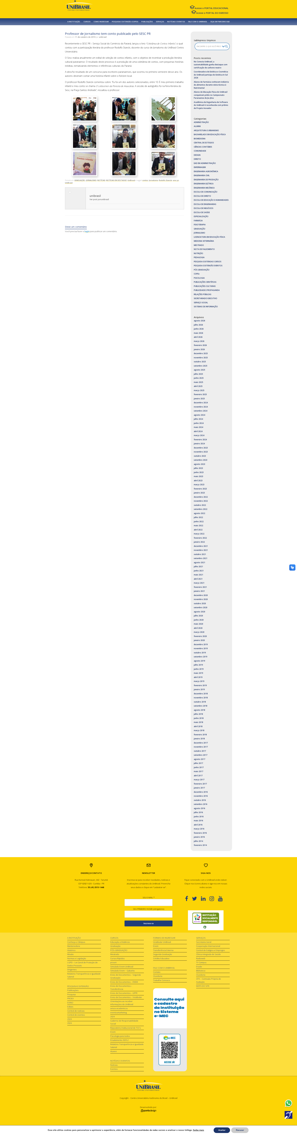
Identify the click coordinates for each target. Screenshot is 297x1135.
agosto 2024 (199, 415)
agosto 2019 (199, 661)
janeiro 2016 (199, 837)
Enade (199, 966)
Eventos (114, 1069)
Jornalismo (153, 180)
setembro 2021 (200, 558)
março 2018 (199, 730)
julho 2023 (198, 468)
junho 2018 (199, 718)
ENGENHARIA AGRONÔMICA (206, 171)
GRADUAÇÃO (79, 180)
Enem (113, 1031)
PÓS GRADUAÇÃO (201, 269)
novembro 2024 (201, 406)
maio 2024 (198, 427)
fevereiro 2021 (200, 587)
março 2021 (199, 583)
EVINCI (70, 1002)
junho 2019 (199, 669)
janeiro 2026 (199, 349)
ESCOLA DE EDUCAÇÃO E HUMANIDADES (211, 200)
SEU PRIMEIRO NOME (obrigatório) (148, 909)
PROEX (70, 998)
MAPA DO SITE (202, 986)
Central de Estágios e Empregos (210, 950)
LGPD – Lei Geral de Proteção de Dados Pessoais (82, 964)
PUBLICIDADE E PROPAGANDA (207, 290)
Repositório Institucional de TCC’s (125, 1027)
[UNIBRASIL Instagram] (213, 898)
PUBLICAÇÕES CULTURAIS (205, 286)
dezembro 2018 (201, 693)
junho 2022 (199, 521)
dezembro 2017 (201, 742)
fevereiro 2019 (200, 685)
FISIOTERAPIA (200, 224)
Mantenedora (73, 946)
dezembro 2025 (201, 353)
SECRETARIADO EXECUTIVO (205, 298)
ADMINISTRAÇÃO (201, 122)
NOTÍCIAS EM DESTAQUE (116, 180)
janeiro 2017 (199, 787)
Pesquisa (71, 994)
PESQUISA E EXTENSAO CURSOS (207, 261)
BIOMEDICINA (199, 138)
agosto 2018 (199, 710)
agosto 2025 (199, 369)
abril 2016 (198, 824)
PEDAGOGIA (199, 257)
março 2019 (199, 681)
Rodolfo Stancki (165, 180)
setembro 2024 (200, 410)
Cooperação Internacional (208, 946)
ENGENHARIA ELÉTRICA (203, 183)
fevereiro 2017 (200, 783)
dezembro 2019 (201, 644)
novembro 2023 (201, 451)
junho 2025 (199, 378)
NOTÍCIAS (101, 180)
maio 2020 (198, 624)
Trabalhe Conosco (161, 980)
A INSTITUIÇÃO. (73, 22)
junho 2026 (199, 329)
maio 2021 (198, 574)
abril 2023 (198, 480)
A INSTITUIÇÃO (74, 937)
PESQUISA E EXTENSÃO (78, 986)
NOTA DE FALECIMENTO (204, 249)
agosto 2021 (199, 562)
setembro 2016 (200, 804)
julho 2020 (198, 615)
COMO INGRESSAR (101, 22)
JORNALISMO (91, 180)
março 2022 (199, 533)
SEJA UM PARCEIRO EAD (220, 22)
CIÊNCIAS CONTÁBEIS (203, 147)
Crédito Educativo (161, 958)
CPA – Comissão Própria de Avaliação (208, 980)
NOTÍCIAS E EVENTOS (176, 22)
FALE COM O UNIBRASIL (197, 22)
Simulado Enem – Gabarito (122, 970)
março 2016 (199, 828)
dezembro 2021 (201, 546)
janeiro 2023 (199, 492)
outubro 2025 (200, 361)
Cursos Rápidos (117, 958)
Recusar (240, 1130)
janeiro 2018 (199, 738)
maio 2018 (198, 722)
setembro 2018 (200, 706)
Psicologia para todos (120, 1036)
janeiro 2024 (199, 443)
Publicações (72, 990)
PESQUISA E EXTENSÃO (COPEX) (125, 22)
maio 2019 (198, 673)
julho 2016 (198, 812)
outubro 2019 (200, 652)
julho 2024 (198, 419)
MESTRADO (199, 245)
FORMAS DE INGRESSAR (164, 937)
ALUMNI (197, 126)
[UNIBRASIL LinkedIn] (205, 898)
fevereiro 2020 (200, 636)
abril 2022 (198, 529)
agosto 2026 (199, 320)
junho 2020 (199, 620)
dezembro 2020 (201, 595)
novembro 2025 (201, 357)
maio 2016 (198, 820)
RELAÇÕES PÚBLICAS (202, 294)
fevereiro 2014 (200, 845)
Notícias (114, 1065)
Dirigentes (72, 969)
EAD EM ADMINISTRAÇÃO (205, 163)
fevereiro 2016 (200, 833)
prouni (113, 962)
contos (145, 180)
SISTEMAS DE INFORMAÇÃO (206, 306)
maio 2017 (198, 771)
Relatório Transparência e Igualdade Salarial (84, 975)
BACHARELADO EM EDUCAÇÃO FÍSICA (210, 134)
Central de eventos (76, 1014)
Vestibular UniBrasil (162, 942)
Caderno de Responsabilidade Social (124, 1022)
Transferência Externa (163, 950)
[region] (206, 920)
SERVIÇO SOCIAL (201, 302)
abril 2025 (198, 386)
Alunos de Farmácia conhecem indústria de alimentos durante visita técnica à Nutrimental (211, 85)
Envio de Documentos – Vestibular (126, 997)
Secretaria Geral (203, 942)
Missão (70, 954)
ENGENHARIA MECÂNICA (204, 187)
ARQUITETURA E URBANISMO (206, 130)
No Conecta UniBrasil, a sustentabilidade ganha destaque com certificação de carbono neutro (210, 64)
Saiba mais (198, 1130)
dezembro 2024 (201, 402)
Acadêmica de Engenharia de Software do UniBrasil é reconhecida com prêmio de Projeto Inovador (211, 105)
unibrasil (103, 37)
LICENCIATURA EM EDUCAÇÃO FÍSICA (209, 237)
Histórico (71, 950)
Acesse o (211, 8)
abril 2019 (198, 677)
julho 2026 (198, 324)
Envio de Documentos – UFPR (123, 993)
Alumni (113, 1051)
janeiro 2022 (199, 542)
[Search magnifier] (226, 46)
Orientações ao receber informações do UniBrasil (121, 1003)
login (87, 231)
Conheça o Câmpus (76, 942)
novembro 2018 (201, 697)
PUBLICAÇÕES (147, 22)
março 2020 (199, 632)
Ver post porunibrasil (99, 199)
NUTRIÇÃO (198, 253)
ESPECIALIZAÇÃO (201, 216)
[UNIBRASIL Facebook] (188, 898)
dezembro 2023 (201, 447)
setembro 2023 (200, 460)
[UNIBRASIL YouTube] (222, 898)
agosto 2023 (199, 464)
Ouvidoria (157, 976)
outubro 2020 (200, 603)
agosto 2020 (199, 611)
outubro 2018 (200, 701)
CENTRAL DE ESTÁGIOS (204, 142)
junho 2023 (199, 472)
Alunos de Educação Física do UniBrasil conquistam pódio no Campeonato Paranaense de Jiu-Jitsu (210, 95)
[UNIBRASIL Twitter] (196, 898)
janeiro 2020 (199, 640)
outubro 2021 (200, 554)
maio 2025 (198, 382)
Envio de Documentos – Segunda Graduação (125, 976)
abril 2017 (198, 775)
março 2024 (199, 435)
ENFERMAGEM (200, 167)
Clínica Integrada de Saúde (208, 954)
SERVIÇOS (160, 22)
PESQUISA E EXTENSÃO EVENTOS (208, 265)
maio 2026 (198, 333)
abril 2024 (198, 431)
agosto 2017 (199, 759)
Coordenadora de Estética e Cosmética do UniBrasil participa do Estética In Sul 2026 (211, 74)
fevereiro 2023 (200, 488)
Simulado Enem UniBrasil (121, 966)
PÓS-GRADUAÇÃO (118, 950)
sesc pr (176, 180)
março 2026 (199, 341)
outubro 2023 (200, 456)
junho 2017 (199, 767)
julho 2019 (198, 665)
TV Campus (201, 962)
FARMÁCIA (198, 220)
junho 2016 (199, 816)
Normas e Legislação (76, 958)
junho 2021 (199, 570)
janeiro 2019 (199, 689)
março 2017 (199, 779)
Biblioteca (200, 970)
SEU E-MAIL (149, 897)
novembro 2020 (201, 599)
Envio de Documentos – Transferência (121, 987)
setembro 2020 (200, 607)
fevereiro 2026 (200, 345)
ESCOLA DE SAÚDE (202, 212)
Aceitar (221, 1130)
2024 (69, 1019)
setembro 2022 (200, 509)
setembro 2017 (200, 755)
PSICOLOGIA (199, 278)
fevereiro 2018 (200, 734)
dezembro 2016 (201, 792)
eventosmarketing (118, 1012)
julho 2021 (198, 566)
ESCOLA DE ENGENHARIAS (205, 204)
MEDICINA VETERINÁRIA (204, 241)
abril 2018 (198, 726)
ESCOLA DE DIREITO (202, 196)
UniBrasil (131, 180)
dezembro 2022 (201, 497)
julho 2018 (198, 714)
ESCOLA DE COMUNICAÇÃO (205, 192)
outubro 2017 (200, 751)
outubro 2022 (200, 505)
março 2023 (199, 484)
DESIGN (197, 155)
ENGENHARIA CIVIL (202, 175)
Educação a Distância (120, 942)
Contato (156, 972)
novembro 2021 (201, 550)
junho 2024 (199, 423)
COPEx (197, 273)
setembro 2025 (200, 365)
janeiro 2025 (199, 398)
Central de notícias (75, 1010)
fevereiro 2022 (200, 538)
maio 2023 (198, 476)
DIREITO (197, 159)
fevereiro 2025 (200, 394)
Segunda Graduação (162, 954)
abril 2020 (198, 628)
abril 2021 (198, 579)
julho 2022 (198, 517)
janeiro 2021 (199, 591)
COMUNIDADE (200, 151)
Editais (70, 1006)
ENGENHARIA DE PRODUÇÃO (206, 179)
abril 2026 (198, 337)
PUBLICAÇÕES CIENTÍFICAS (205, 282)
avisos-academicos (119, 1008)
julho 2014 (198, 841)
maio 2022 (198, 525)
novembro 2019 (201, 648)
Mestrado (114, 954)
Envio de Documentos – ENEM (124, 982)
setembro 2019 (200, 656)
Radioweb (200, 958)
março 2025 (199, 390)
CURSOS (87, 22)
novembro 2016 (201, 796)
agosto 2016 (199, 808)
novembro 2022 (201, 501)
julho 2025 (198, 374)
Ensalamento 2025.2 (119, 1040)
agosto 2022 (199, 513)
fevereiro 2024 (200, 439)
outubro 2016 (200, 800)
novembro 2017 (201, 746)
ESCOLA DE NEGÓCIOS (203, 208)
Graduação (115, 946)
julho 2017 (198, 763)
